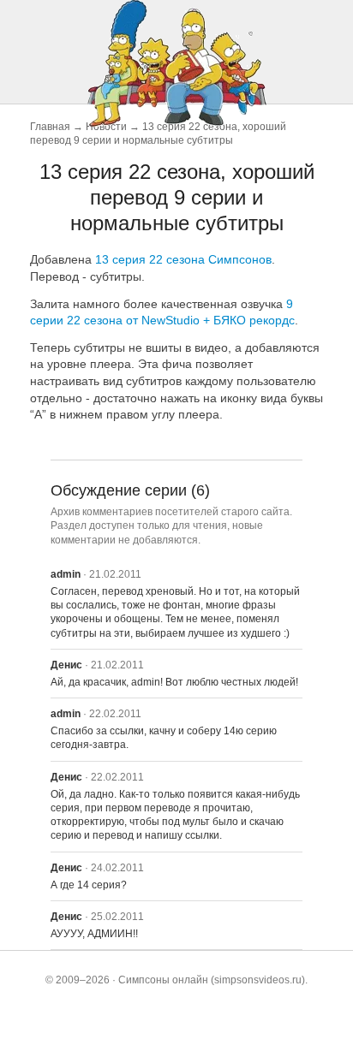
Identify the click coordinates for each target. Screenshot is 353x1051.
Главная (50, 127)
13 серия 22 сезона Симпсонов (183, 259)
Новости (106, 127)
